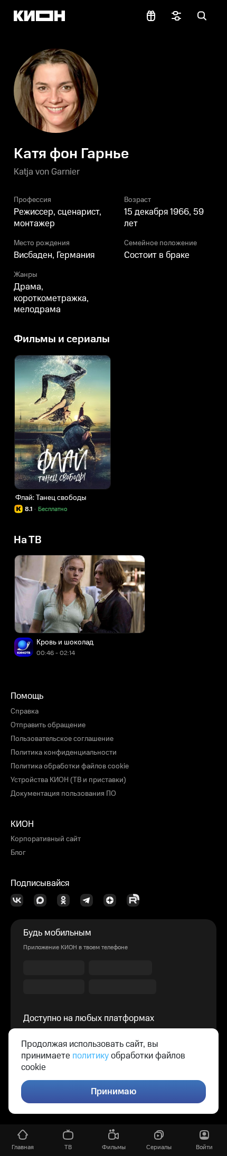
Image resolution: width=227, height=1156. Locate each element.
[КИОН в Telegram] (89, 900)
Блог (18, 853)
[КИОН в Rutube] (136, 900)
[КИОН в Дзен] (112, 900)
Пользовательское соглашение (62, 739)
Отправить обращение (48, 725)
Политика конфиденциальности (64, 752)
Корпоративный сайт (46, 839)
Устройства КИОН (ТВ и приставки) (68, 780)
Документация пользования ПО (63, 793)
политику (90, 1055)
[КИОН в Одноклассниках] (66, 900)
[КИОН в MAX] (43, 900)
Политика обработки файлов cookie (70, 766)
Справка (25, 711)
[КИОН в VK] (20, 900)
